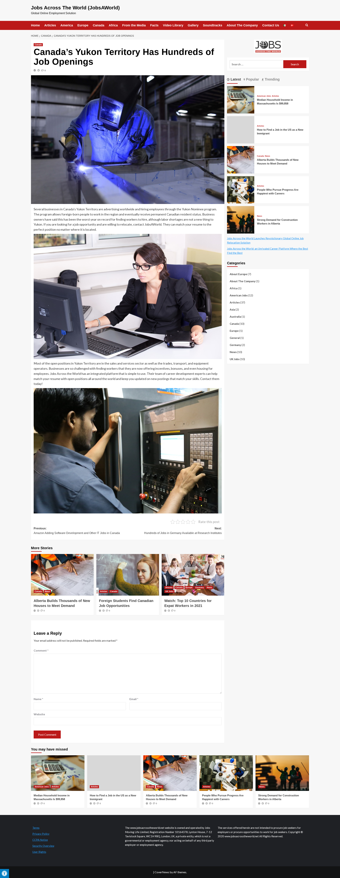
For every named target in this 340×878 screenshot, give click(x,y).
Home (35, 25)
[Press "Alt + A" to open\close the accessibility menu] (4, 873)
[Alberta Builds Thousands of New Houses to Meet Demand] (62, 575)
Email (133, 699)
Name (38, 699)
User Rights (39, 851)
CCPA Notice (40, 839)
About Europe (238, 274)
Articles (50, 25)
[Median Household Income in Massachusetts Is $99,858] (240, 99)
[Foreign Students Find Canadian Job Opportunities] (127, 575)
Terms (35, 827)
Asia (232, 309)
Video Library (173, 25)
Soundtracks (212, 25)
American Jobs (264, 96)
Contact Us (270, 25)
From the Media (134, 25)
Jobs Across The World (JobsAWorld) (75, 7)
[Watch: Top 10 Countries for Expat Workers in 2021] (193, 575)
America (66, 25)
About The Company (242, 25)
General (235, 337)
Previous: (77, 531)
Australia (235, 316)
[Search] (307, 25)
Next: (183, 531)
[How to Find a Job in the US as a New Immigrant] (114, 773)
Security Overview (43, 845)
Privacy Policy (40, 833)
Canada (98, 25)
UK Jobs (169, 591)
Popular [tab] (252, 79)
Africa (113, 25)
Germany (199, 587)
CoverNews (162, 872)
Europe (82, 25)
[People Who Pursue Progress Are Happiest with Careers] (240, 189)
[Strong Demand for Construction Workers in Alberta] (240, 219)
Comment (41, 650)
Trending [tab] (272, 79)
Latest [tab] (235, 79)
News (47, 591)
